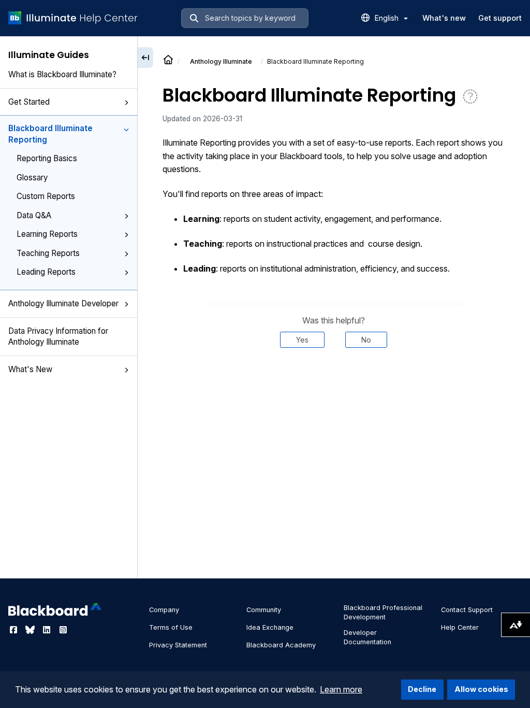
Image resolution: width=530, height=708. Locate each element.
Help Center (460, 627)
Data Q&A (34, 215)
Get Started (29, 102)
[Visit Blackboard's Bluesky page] (31, 630)
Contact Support (467, 610)
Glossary (32, 177)
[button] (126, 102)
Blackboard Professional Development (383, 612)
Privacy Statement (178, 645)
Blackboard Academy (281, 645)
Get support (500, 17)
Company (164, 610)
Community (263, 610)
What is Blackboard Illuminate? (62, 74)
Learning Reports (47, 234)
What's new (444, 17)
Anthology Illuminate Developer (63, 303)
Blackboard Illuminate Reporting (50, 133)
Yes (302, 339)
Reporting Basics (47, 158)
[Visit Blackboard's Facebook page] (14, 630)
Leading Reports (46, 272)
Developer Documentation (367, 637)
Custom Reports (46, 196)
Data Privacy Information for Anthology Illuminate (58, 336)
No (366, 339)
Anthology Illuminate (221, 61)
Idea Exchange (269, 627)
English (388, 17)
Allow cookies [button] (481, 689)
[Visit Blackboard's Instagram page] (63, 630)
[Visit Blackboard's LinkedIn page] (47, 630)
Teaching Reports (48, 253)
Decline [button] (422, 689)
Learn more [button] (341, 689)
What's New (30, 369)
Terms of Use (171, 627)
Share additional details (333, 379)
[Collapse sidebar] (145, 57)
